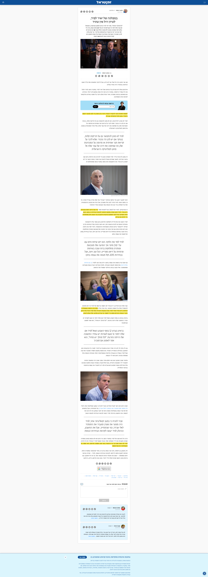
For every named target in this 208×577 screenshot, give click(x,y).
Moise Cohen (116, 508)
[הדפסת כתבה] (96, 76)
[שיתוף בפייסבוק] (84, 12)
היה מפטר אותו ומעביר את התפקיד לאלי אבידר (113, 408)
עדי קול (120, 477)
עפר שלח (95, 475)
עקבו (98, 72)
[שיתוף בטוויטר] (87, 12)
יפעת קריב (113, 477)
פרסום (104, 500)
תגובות (109, 507)
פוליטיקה (111, 10)
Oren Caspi (117, 526)
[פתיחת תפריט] (3, 2)
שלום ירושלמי (119, 10)
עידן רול (126, 477)
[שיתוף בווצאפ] (81, 12)
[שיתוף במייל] (89, 12)
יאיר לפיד (113, 475)
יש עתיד (119, 475)
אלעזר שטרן (88, 475)
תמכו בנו (82, 557)
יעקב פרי (107, 475)
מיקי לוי (101, 475)
